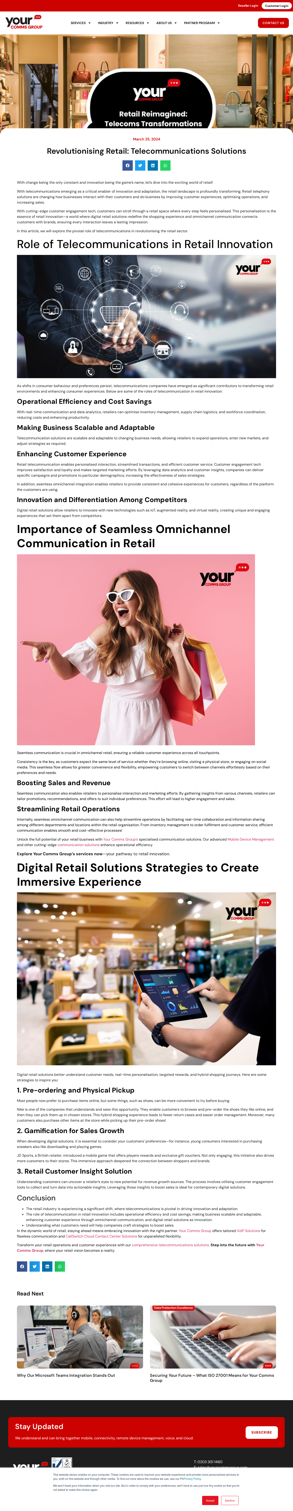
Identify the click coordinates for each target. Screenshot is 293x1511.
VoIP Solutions (248, 1230)
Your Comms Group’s (120, 839)
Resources (135, 23)
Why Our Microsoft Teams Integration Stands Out (66, 1375)
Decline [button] (230, 1500)
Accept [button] (210, 1500)
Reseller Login (248, 6)
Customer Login (276, 6)
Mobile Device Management (251, 839)
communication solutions (78, 844)
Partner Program (199, 23)
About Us (164, 23)
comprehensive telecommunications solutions (170, 1245)
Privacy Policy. (192, 1479)
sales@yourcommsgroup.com (222, 1467)
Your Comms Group (195, 1230)
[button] (127, 165)
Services (78, 23)
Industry (105, 23)
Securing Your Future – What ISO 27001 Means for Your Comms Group (212, 1378)
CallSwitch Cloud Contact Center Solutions (101, 1236)
